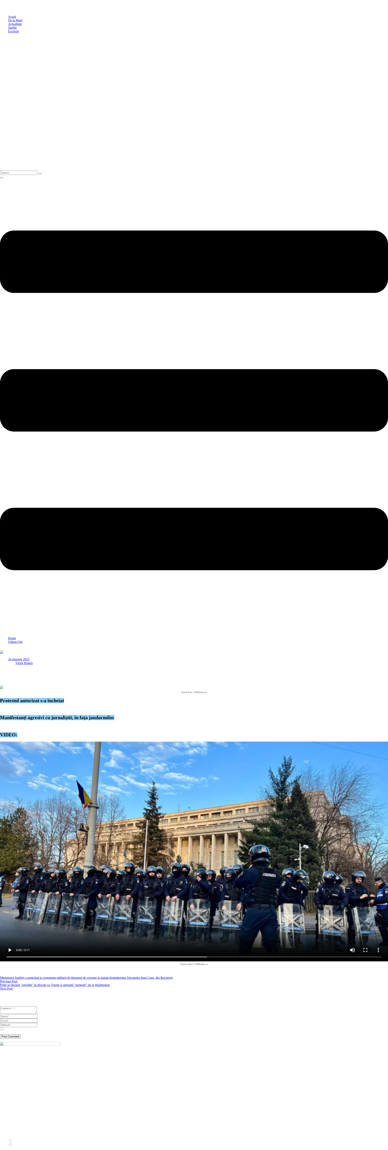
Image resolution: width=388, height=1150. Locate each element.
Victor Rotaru (24, 663)
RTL (16, 1145)
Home (12, 638)
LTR (16, 1141)
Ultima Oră (15, 642)
